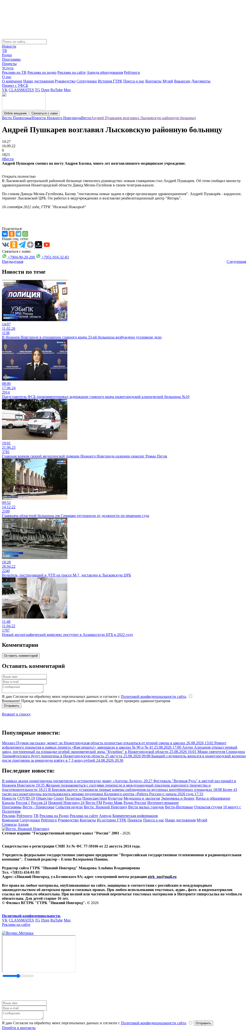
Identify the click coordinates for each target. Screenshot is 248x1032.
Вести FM (93, 803)
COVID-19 (26, 798)
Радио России (135, 803)
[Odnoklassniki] (12, 234)
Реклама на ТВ (14, 72)
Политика (73, 798)
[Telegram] (18, 234)
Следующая (236, 261)
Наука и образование (213, 798)
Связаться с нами (44, 113)
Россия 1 (23, 803)
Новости (9, 46)
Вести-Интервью (179, 807)
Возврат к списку (16, 714)
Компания (10, 820)
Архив (23, 824)
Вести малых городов (146, 807)
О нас (6, 77)
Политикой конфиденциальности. (31, 916)
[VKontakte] (5, 234)
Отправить (11, 706)
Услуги (8, 68)
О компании (12, 81)
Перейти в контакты (19, 1028)
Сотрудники (87, 81)
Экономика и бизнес (178, 798)
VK (5, 90)
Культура (115, 798)
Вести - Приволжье (38, 807)
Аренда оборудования (105, 72)
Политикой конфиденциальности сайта (153, 696)
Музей (168, 81)
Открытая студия (208, 807)
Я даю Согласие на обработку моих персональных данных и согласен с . (95, 696)
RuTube (56, 90)
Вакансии (182, 81)
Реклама (9, 816)
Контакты (153, 81)
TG (37, 90)
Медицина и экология (142, 798)
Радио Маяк (113, 803)
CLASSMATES (21, 90)
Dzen (45, 90)
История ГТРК (110, 81)
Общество (44, 798)
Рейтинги (132, 72)
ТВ (4, 51)
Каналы (8, 803)
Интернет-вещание (163, 803)
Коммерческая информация (135, 816)
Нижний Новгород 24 (66, 803)
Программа (11, 59)
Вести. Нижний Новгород (105, 807)
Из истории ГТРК (111, 820)
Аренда (105, 816)
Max (67, 90)
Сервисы (9, 824)
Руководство (65, 81)
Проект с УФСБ (15, 85)
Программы (12, 807)
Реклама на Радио (54, 816)
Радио (7, 55)
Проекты (9, 64)
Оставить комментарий (21, 655)
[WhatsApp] (25, 234)
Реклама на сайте (71, 72)
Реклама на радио (41, 72)
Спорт (59, 798)
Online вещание (15, 113)
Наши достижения (38, 81)
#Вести (8, 159)
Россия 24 (39, 803)
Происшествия (94, 798)
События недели (69, 807)
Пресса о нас (133, 81)
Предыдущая (12, 261)
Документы (200, 81)
